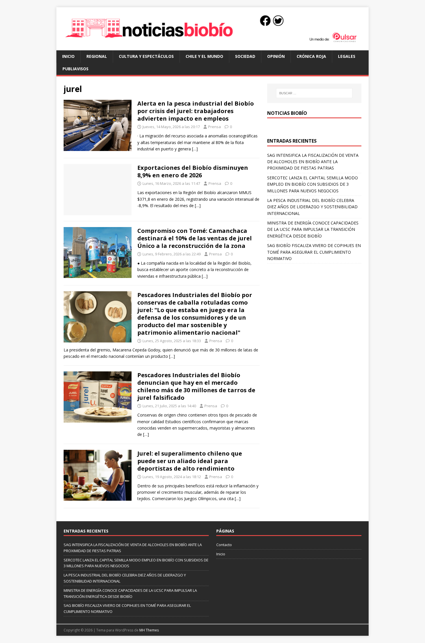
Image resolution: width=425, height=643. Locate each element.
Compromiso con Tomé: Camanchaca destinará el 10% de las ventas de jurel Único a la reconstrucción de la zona (194, 238)
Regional (96, 56)
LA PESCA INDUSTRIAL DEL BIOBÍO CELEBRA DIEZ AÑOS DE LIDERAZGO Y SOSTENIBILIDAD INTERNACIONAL (312, 207)
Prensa (214, 126)
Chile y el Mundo (204, 56)
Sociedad (245, 56)
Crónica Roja (311, 56)
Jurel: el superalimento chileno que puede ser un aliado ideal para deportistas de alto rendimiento (189, 460)
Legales (346, 56)
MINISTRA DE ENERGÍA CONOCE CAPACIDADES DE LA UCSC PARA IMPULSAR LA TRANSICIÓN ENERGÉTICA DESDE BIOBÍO (313, 229)
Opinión (276, 56)
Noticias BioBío (287, 113)
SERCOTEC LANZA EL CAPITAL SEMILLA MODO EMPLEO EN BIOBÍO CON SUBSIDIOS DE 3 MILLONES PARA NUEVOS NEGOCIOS (312, 184)
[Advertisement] (314, 307)
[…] (195, 149)
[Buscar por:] (314, 93)
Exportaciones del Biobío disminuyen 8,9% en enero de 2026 (192, 171)
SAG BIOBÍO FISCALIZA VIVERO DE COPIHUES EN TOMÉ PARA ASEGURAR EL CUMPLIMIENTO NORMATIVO (314, 252)
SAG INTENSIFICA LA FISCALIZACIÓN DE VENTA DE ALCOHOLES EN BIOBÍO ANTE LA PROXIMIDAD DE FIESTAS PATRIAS (313, 161)
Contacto (224, 544)
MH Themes (149, 630)
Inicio (68, 56)
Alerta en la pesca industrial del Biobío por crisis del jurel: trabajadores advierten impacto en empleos (195, 111)
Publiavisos (75, 68)
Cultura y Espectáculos (146, 56)
